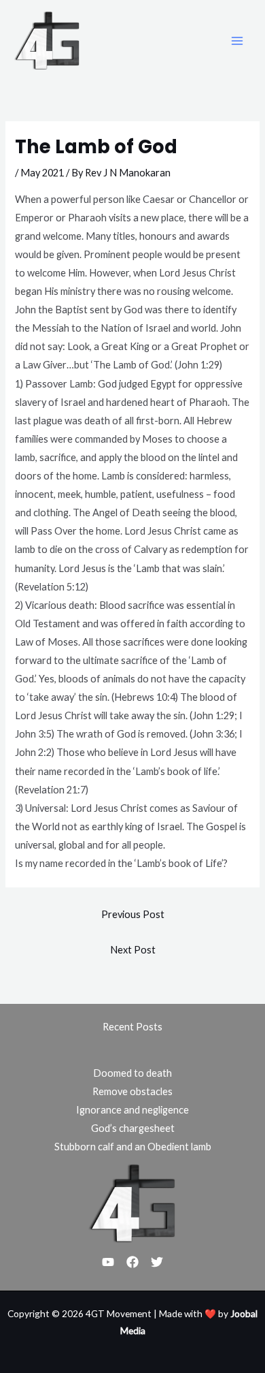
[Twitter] (157, 1262)
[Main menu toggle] (237, 41)
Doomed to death (132, 1073)
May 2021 (42, 172)
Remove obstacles (132, 1091)
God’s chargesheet (133, 1128)
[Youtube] (108, 1262)
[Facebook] (132, 1262)
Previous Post (132, 914)
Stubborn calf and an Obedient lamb (132, 1146)
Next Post (133, 950)
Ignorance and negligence (132, 1110)
